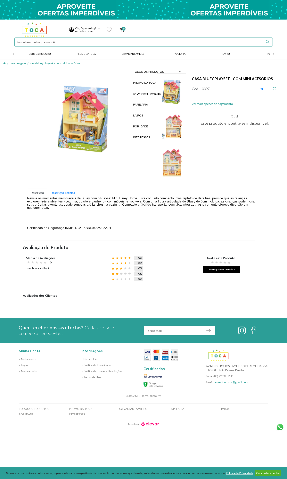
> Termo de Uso (91, 377)
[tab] (37, 193)
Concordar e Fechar (268, 473)
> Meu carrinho (28, 371)
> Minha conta (27, 359)
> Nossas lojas (90, 359)
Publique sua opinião (222, 269)
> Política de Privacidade (96, 365)
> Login (23, 365)
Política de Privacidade (239, 473)
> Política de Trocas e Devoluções (101, 371)
